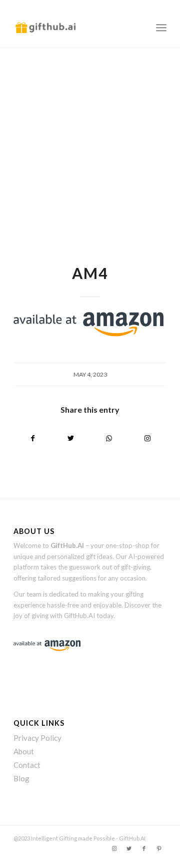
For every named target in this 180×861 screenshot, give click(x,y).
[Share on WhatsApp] (109, 438)
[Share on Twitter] (71, 438)
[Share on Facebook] (33, 438)
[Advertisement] (90, 143)
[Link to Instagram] (147, 438)
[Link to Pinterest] (159, 848)
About (24, 751)
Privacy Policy (38, 737)
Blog (22, 778)
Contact (27, 764)
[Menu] (161, 28)
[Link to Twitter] (129, 848)
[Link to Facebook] (144, 848)
